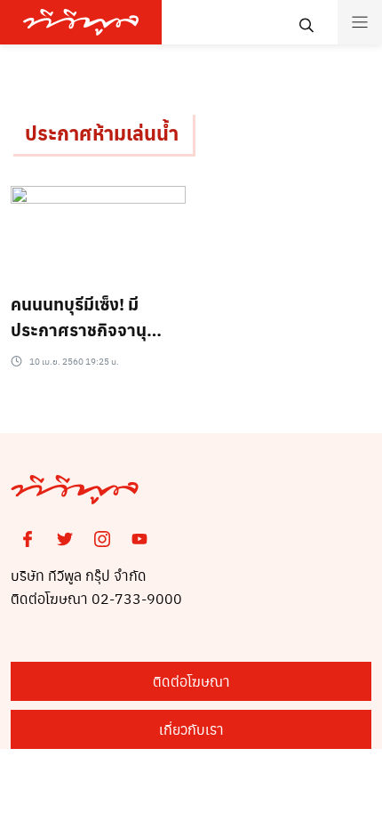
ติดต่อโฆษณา (191, 681)
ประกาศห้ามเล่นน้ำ (102, 132)
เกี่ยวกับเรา (191, 729)
